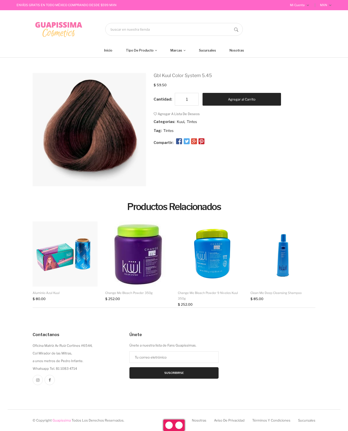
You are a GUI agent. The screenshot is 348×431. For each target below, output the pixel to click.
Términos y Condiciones (271, 420)
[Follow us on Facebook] (179, 141)
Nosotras (237, 50)
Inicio (108, 50)
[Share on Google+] (194, 141)
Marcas (176, 50)
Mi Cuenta (297, 5)
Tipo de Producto (140, 50)
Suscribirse (174, 373)
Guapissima (61, 420)
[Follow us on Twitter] (186, 141)
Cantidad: (163, 99)
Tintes (192, 121)
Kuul (180, 121)
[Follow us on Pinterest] (201, 141)
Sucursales (207, 50)
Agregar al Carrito (242, 99)
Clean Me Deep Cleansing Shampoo (276, 293)
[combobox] (174, 29)
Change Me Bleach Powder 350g (129, 293)
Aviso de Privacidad (229, 420)
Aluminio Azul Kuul (46, 293)
